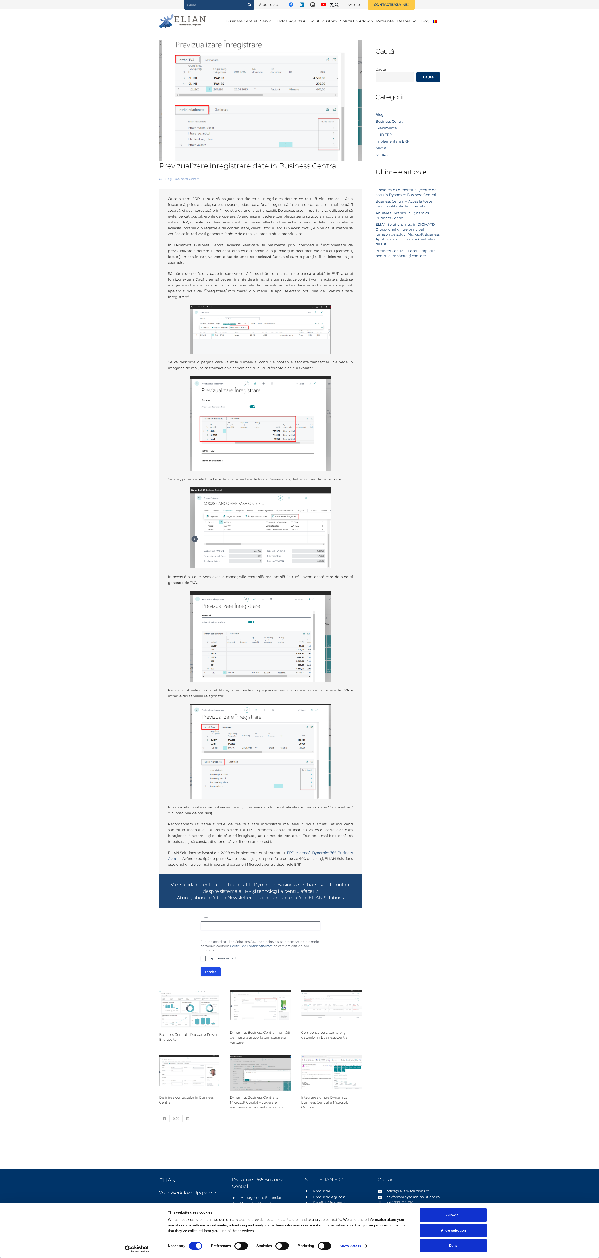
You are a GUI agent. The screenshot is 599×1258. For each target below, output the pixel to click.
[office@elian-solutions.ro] (382, 1191)
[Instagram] (312, 4)
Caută (381, 69)
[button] (441, 21)
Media (381, 148)
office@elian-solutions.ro (408, 1191)
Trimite (211, 972)
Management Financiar (260, 1197)
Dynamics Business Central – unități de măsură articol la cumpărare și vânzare (260, 1037)
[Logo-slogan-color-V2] (182, 21)
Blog (168, 179)
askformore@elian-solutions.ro (413, 1197)
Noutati (382, 154)
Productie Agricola (329, 1197)
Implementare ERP (392, 141)
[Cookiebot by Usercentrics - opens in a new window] (137, 1248)
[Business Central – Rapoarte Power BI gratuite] (189, 1009)
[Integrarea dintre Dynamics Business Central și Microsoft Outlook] (331, 1073)
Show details (350, 1246)
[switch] (241, 1246)
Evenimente (386, 128)
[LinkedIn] (302, 4)
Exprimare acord (222, 958)
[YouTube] (323, 4)
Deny (453, 1245)
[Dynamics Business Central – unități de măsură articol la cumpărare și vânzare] (260, 1008)
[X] (334, 4)
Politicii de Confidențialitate (251, 946)
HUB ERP (384, 134)
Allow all (453, 1215)
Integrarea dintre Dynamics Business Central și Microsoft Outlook (324, 1102)
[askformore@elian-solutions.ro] (382, 1197)
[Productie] (309, 1191)
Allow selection (453, 1230)
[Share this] (164, 1118)
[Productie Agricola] (309, 1197)
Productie (321, 1191)
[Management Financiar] (236, 1198)
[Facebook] (291, 4)
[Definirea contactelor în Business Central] (189, 1073)
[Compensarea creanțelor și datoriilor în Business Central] (331, 1008)
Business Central (187, 179)
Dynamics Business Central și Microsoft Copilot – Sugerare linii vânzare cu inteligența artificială (256, 1102)
